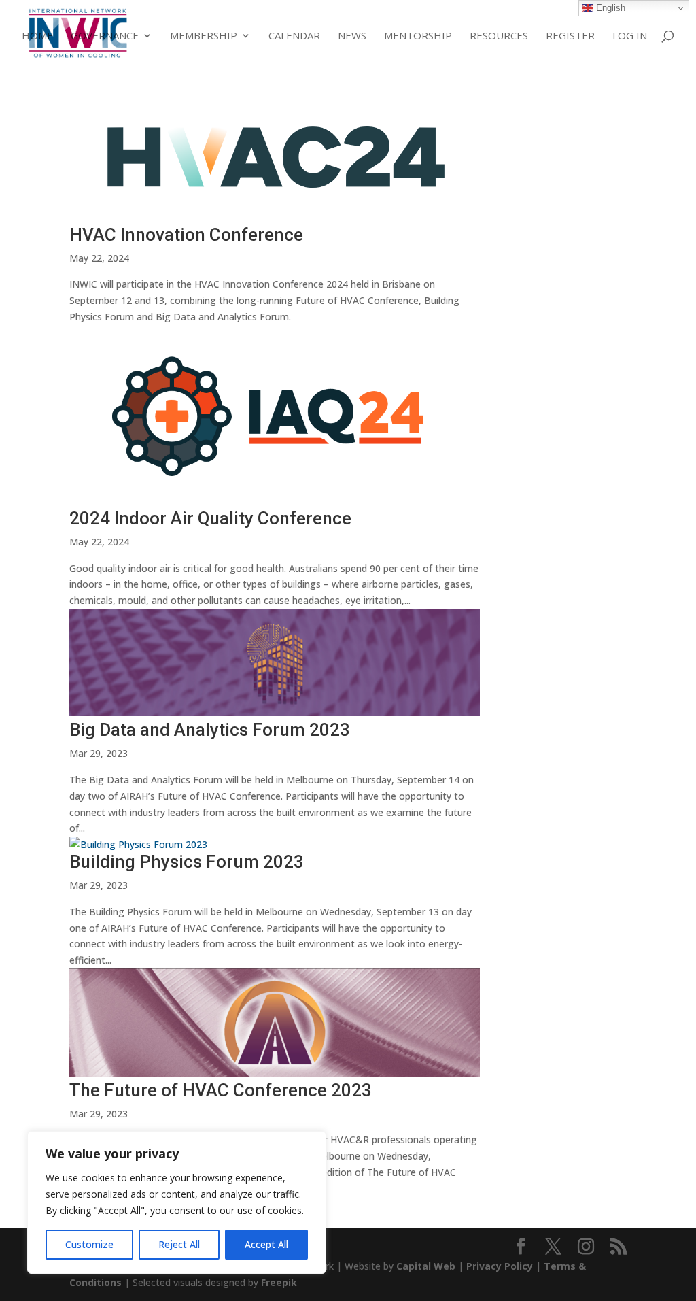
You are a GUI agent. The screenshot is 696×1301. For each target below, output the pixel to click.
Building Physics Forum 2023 (186, 861)
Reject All (179, 1244)
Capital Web (425, 1266)
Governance (105, 36)
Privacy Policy (499, 1266)
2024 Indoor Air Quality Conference (210, 518)
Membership (203, 36)
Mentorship (418, 36)
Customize (89, 1244)
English (609, 8)
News (352, 36)
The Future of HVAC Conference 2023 (220, 1090)
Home (37, 36)
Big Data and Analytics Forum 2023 (209, 730)
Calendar (294, 36)
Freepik (279, 1282)
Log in (629, 36)
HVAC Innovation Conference (186, 234)
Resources (499, 36)
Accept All (266, 1244)
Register (570, 36)
